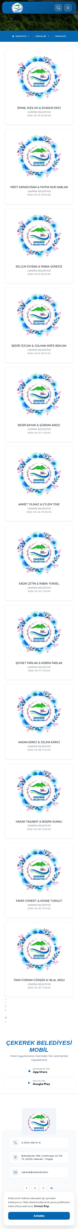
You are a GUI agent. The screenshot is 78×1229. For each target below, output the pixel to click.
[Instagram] (43, 1188)
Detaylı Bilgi (41, 1206)
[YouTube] (51, 1188)
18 (6, 1017)
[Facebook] (26, 1188)
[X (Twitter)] (35, 1188)
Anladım (39, 1215)
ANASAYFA (21, 36)
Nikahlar (41, 36)
